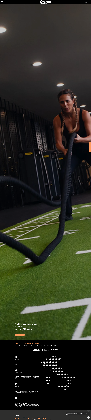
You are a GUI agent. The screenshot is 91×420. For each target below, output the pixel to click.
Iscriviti (20, 334)
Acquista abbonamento (90, 147)
